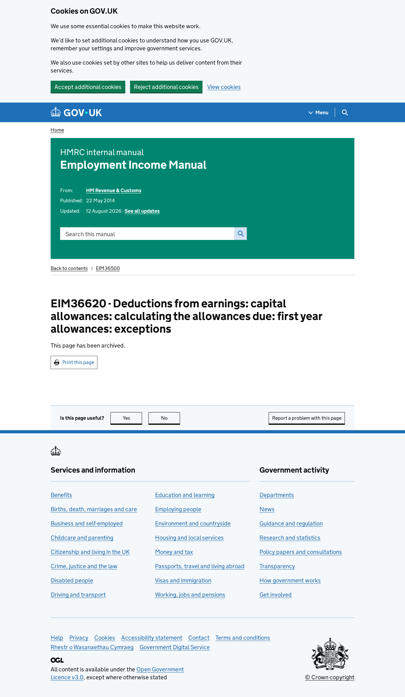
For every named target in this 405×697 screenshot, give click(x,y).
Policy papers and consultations (300, 552)
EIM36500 (108, 268)
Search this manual (90, 234)
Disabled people (72, 580)
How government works (290, 580)
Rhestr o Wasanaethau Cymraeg (92, 647)
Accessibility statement (151, 637)
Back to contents (69, 268)
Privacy (78, 637)
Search (240, 233)
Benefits (61, 495)
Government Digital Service (175, 647)
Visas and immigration (183, 580)
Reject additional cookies (166, 87)
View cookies (224, 87)
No (170, 418)
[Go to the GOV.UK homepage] (76, 112)
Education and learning (185, 495)
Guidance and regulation (291, 523)
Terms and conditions (242, 637)
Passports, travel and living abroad (200, 566)
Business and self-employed (87, 523)
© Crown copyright (329, 677)
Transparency (277, 566)
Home (57, 130)
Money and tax (174, 552)
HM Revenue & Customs (113, 190)
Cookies (104, 637)
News (267, 509)
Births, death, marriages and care (94, 509)
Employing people (178, 509)
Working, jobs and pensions (190, 594)
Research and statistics (290, 537)
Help (57, 637)
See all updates (142, 211)
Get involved (275, 594)
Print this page (78, 362)
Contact (198, 637)
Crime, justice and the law (84, 566)
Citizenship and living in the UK (90, 552)
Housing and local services (189, 537)
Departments (276, 495)
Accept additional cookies (88, 87)
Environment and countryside (193, 523)
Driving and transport (78, 594)
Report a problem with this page (306, 418)
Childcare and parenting (82, 537)
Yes (132, 418)
